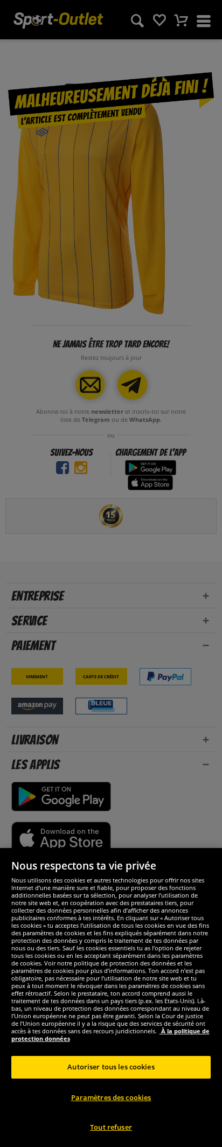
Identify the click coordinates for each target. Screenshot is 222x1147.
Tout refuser (111, 1127)
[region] (111, 997)
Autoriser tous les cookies (110, 1067)
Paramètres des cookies (111, 1097)
